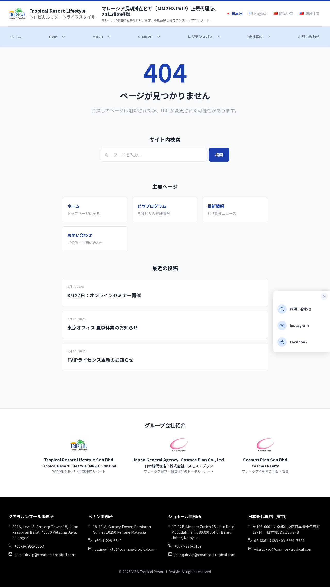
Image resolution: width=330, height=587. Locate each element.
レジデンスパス (200, 36)
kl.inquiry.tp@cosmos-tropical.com (44, 554)
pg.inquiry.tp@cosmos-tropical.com (125, 549)
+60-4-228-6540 (108, 540)
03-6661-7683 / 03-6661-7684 (279, 540)
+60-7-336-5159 (188, 546)
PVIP (53, 36)
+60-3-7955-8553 (29, 546)
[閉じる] (324, 296)
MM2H (98, 36)
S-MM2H (145, 36)
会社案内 (255, 36)
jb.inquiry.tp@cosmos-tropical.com (204, 554)
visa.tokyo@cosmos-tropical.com (283, 549)
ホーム (15, 36)
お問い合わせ (309, 36)
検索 (219, 155)
